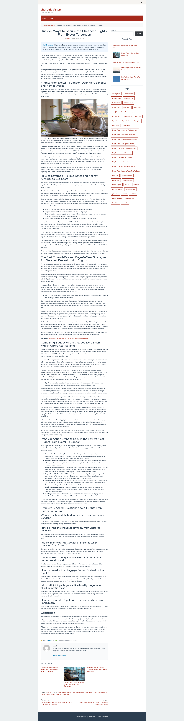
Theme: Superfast (102, 717)
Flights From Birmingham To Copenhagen (125, 130)
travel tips (66, 694)
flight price (137, 121)
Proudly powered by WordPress (86, 717)
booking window (128, 94)
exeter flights (71, 692)
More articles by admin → (60, 655)
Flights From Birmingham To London (123, 135)
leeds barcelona (127, 180)
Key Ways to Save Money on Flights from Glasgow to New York (68, 338)
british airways (116, 98)
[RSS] (141, 2)
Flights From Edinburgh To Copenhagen (124, 139)
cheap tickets (62, 692)
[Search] (140, 18)
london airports (50, 694)
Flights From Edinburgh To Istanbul (123, 144)
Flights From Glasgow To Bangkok (123, 157)
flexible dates (80, 692)
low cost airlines (117, 189)
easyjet (114, 112)
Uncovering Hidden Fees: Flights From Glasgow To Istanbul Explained (49, 669)
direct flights (137, 107)
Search (113, 30)
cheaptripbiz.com (51, 9)
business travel (128, 103)
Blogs (49, 692)
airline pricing (116, 94)
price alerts (115, 194)
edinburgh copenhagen (127, 112)
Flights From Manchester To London (123, 166)
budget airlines (128, 98)
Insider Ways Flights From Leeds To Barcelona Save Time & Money (93, 702)
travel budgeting (117, 198)
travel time (115, 203)
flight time (115, 176)
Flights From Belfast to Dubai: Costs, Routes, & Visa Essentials (74, 684)
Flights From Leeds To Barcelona (122, 162)
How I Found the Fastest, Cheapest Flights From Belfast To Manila (97, 669)
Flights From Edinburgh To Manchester (124, 148)
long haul (127, 185)
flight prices (115, 125)
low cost (136, 185)
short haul (59, 694)
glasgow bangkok (127, 176)
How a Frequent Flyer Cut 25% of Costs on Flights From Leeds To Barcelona (56, 702)
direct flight (127, 107)
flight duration (126, 121)
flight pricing (88, 692)
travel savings (129, 198)
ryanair (124, 194)
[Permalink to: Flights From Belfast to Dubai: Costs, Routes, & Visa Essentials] (74, 674)
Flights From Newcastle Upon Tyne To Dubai (126, 171)
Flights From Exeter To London (121, 153)
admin (50, 640)
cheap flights (116, 107)
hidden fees (115, 180)
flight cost (138, 116)
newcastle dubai (130, 189)
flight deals (115, 121)
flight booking (128, 116)
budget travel (116, 103)
